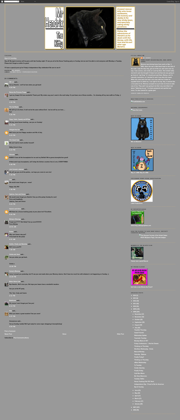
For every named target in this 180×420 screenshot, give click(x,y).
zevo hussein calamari (16, 169)
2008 (134, 311)
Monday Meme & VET (141, 341)
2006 (134, 410)
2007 (134, 407)
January (137, 404)
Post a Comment (10, 331)
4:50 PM (12, 102)
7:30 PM (12, 175)
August (137, 325)
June (136, 390)
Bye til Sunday (139, 387)
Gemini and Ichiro (15, 209)
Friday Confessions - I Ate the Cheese (146, 343)
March (137, 398)
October (137, 319)
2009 (134, 309)
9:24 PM (12, 204)
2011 (134, 303)
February (138, 401)
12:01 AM (12, 227)
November (138, 317)
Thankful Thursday (140, 330)
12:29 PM (12, 277)
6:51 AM (12, 239)
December (138, 314)
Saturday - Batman (140, 354)
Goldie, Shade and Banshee (18, 244)
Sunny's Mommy (14, 271)
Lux (10, 179)
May (136, 393)
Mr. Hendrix (147, 57)
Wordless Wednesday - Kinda (143, 349)
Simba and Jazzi (14, 254)
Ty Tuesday (137, 365)
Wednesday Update (140, 335)
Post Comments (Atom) (21, 338)
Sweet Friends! (139, 332)
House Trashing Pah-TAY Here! (144, 381)
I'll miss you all (16, 72)
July (136, 327)
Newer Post (8, 334)
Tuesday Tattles (139, 379)
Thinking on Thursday (141, 346)
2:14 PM (12, 306)
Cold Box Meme (139, 373)
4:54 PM (12, 326)
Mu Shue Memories (140, 376)
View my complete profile (140, 93)
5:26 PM (12, 114)
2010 (134, 306)
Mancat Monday (139, 351)
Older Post (120, 334)
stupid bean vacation (29, 72)
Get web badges (160, 237)
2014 (134, 295)
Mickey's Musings (15, 219)
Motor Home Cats (14, 281)
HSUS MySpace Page (147, 237)
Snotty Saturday (139, 368)
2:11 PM (12, 296)
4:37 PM (12, 316)
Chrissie (12, 154)
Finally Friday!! (139, 357)
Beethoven (12, 300)
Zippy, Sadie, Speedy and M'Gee (19, 119)
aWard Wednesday (140, 362)
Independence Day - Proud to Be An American (149, 384)
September (138, 322)
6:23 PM (12, 135)
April (136, 396)
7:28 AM (12, 249)
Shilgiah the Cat (14, 129)
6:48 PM (12, 164)
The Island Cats (14, 140)
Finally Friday (138, 370)
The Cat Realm (14, 107)
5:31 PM (12, 125)
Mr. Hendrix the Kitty (90, 8)
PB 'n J (11, 82)
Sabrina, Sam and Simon (17, 194)
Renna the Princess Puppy (17, 92)
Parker (11, 231)
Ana (10, 311)
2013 (134, 298)
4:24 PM (12, 87)
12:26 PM (12, 266)
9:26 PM (12, 214)
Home (64, 334)
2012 (134, 301)
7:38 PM (12, 189)
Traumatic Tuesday (140, 338)
